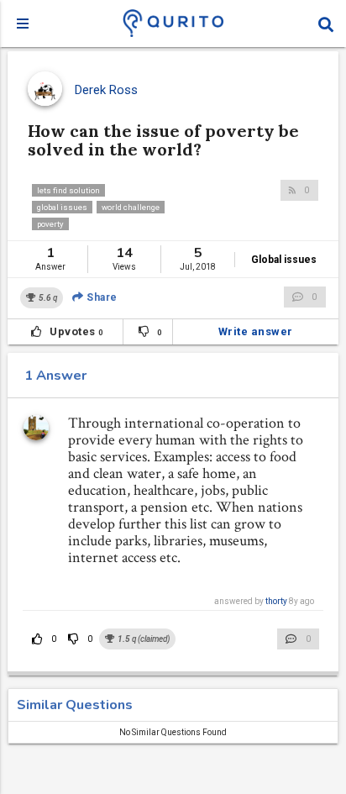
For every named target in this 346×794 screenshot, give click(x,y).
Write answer (255, 331)
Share (101, 297)
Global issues (284, 260)
